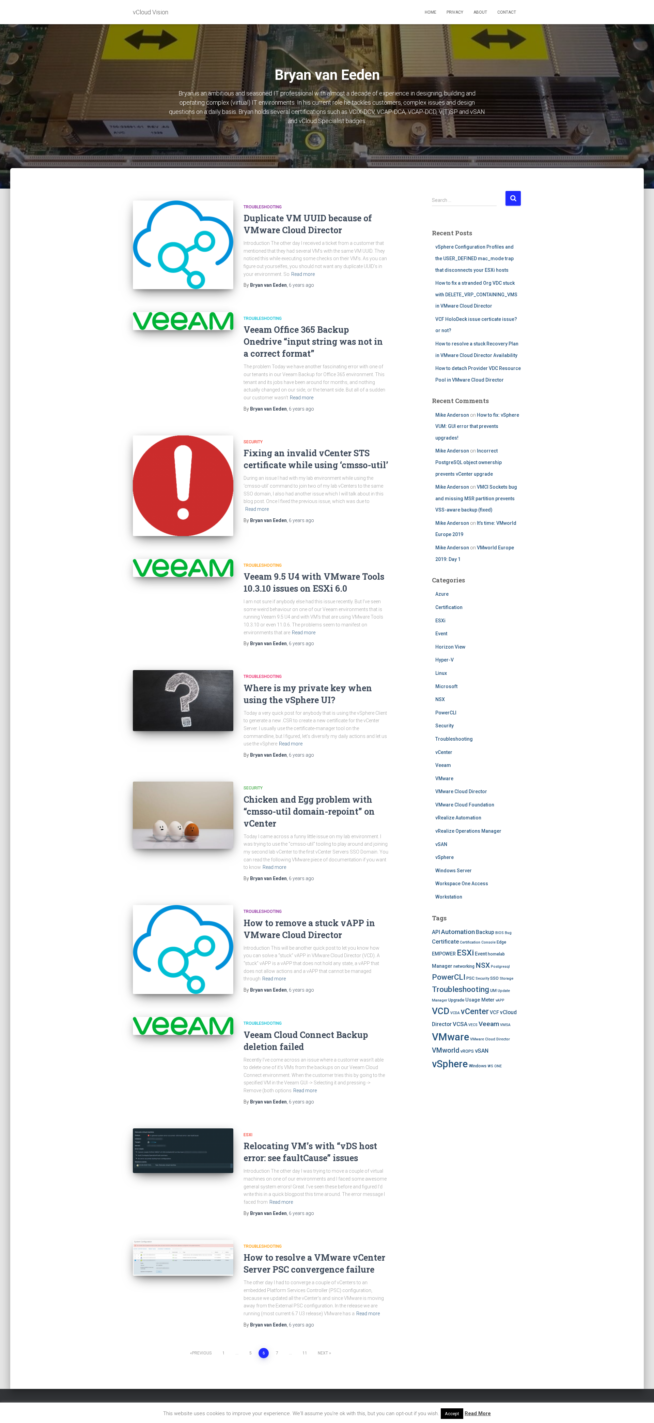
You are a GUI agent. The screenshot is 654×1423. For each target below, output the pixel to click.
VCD (440, 1011)
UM (493, 990)
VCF (494, 1012)
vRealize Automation (458, 817)
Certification (449, 607)
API (436, 932)
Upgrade (456, 1000)
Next (323, 1353)
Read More (478, 1413)
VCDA (455, 1013)
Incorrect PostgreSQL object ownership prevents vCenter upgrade (468, 462)
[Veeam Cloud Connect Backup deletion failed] (183, 1026)
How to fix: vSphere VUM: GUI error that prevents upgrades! (477, 426)
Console (488, 942)
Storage (506, 978)
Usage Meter (480, 1000)
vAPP (500, 1000)
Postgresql (500, 966)
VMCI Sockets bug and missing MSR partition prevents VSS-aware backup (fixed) (476, 498)
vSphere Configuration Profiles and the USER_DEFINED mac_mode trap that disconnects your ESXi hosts (474, 258)
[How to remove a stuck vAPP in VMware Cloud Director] (183, 949)
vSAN (441, 844)
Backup (485, 932)
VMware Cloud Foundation (464, 804)
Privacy (455, 12)
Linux (441, 673)
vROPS (467, 1051)
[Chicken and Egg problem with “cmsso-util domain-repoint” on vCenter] (183, 815)
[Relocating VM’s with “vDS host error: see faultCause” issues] (183, 1150)
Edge (501, 942)
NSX (440, 699)
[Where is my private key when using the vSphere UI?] (183, 700)
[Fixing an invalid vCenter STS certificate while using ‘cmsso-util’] (183, 485)
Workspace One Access (461, 883)
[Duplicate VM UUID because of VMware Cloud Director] (183, 245)
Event (441, 633)
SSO (494, 978)
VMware (444, 778)
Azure (442, 594)
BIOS (499, 933)
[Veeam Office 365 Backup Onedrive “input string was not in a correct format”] (183, 321)
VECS (473, 1025)
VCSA (460, 1024)
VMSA (505, 1025)
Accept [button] (452, 1413)
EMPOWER (444, 954)
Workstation (448, 897)
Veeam (443, 765)
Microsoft (446, 686)
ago (301, 285)
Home (430, 12)
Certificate (445, 941)
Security (253, 442)
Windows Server (453, 870)
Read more (303, 274)
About (480, 12)
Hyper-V (444, 660)
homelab (496, 954)
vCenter (443, 752)
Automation (458, 932)
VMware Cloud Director (461, 791)
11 (304, 1353)
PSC (470, 978)
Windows (477, 1065)
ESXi (248, 1134)
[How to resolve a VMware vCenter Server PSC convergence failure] (183, 1258)
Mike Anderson (452, 415)
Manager (442, 966)
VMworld (446, 1050)
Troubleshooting (263, 207)
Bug (508, 933)
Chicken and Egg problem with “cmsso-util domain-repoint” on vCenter (309, 811)
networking (463, 966)
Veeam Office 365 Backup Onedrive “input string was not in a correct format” (313, 341)
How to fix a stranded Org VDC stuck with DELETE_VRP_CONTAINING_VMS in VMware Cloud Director (476, 294)
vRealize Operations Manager (468, 831)
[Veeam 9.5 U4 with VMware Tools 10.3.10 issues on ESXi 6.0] (183, 568)
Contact (506, 12)
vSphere (444, 857)
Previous (202, 1353)
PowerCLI (445, 712)
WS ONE (494, 1066)
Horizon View (450, 647)
